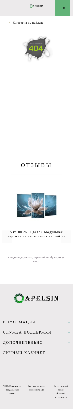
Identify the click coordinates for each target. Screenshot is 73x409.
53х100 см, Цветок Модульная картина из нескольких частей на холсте (37, 236)
